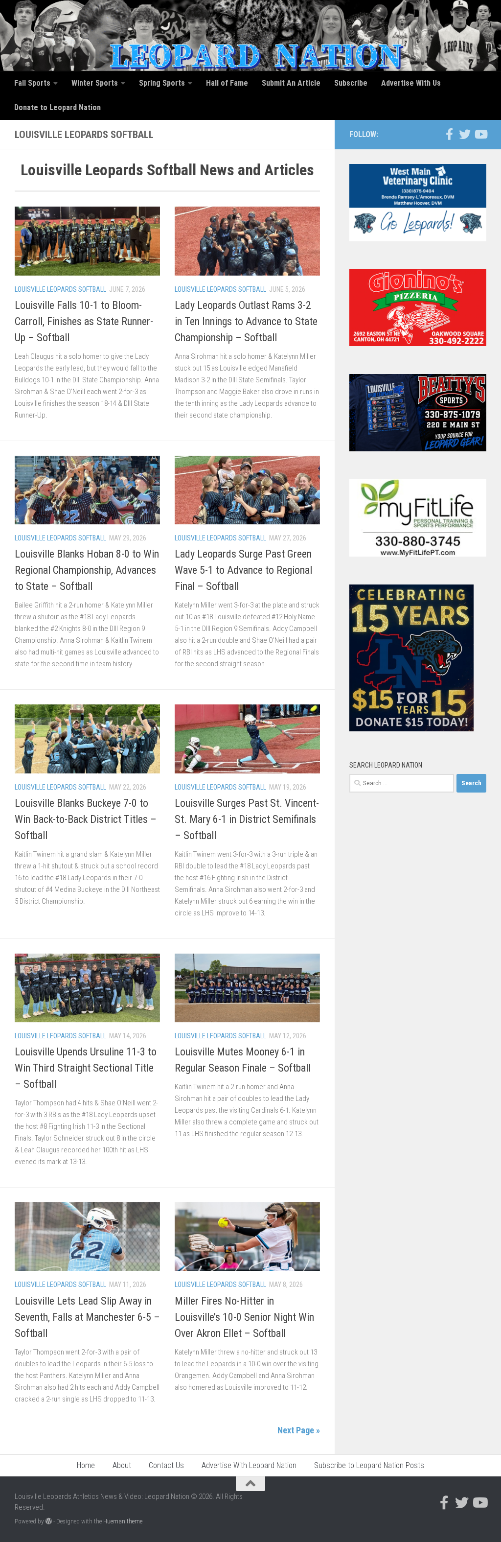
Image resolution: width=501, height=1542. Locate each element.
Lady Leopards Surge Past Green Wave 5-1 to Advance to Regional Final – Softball (243, 570)
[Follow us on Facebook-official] (449, 134)
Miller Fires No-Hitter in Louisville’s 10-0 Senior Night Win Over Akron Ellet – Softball (244, 1317)
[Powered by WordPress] (49, 1521)
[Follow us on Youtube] (480, 134)
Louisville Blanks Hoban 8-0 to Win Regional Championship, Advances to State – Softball (87, 570)
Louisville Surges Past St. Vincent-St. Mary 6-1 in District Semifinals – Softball (247, 819)
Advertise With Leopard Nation (249, 1465)
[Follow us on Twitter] (465, 134)
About (122, 1465)
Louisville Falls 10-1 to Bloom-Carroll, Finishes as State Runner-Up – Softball (84, 321)
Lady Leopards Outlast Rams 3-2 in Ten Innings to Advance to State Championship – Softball (246, 321)
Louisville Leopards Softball (60, 289)
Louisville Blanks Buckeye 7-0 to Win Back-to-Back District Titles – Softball (86, 819)
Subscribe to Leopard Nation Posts (369, 1465)
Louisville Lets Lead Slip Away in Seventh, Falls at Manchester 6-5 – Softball (87, 1317)
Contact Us (166, 1465)
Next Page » (298, 1430)
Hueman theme (122, 1521)
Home (86, 1465)
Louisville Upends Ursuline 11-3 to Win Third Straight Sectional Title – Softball (86, 1068)
